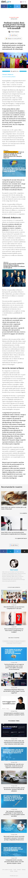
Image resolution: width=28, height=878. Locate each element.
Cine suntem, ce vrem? (7, 869)
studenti (23, 641)
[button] (23, 1)
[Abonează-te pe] (13, 35)
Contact (15, 871)
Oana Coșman (15, 31)
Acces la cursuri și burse (8, 76)
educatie (17, 641)
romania (12, 641)
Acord (14, 869)
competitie (5, 641)
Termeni (19, 869)
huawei (19, 643)
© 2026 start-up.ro (14, 875)
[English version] (21, 1)
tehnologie (9, 643)
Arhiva (11, 871)
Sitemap (23, 869)
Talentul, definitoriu (7, 74)
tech (15, 643)
